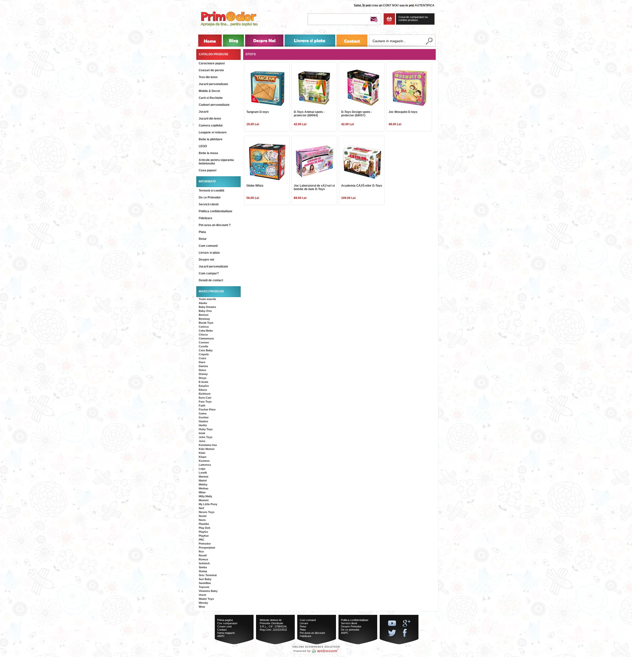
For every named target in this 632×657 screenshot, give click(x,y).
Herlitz (203, 425)
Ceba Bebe (206, 330)
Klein (202, 452)
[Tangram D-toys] (267, 88)
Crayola (204, 354)
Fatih (202, 405)
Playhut (204, 535)
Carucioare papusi (212, 63)
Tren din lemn (208, 77)
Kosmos (204, 460)
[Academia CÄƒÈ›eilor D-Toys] (362, 162)
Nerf (201, 508)
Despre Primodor (351, 626)
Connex (204, 342)
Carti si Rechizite (211, 98)
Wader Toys (206, 598)
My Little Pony (208, 504)
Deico (202, 370)
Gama (202, 413)
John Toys (205, 437)
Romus (203, 559)
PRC (201, 539)
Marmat (203, 476)
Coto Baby (206, 350)
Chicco (203, 334)
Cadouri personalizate (214, 105)
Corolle (203, 346)
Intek (202, 433)
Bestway (204, 318)
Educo (203, 389)
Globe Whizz (254, 185)
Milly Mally (205, 496)
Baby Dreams (207, 306)
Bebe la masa (208, 153)
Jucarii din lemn (210, 118)
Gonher (204, 417)
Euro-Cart (205, 397)
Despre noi (206, 259)
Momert (204, 500)
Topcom (204, 587)
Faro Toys (205, 401)
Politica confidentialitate (215, 211)
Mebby (203, 484)
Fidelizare (205, 218)
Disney (203, 374)
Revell (203, 555)
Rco (201, 551)
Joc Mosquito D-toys (403, 112)
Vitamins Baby (208, 590)
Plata (202, 232)
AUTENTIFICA (424, 5)
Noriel (202, 516)
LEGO (203, 146)
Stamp (203, 571)
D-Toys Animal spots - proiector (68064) (309, 113)
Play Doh (204, 527)
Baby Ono (205, 310)
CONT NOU (391, 5)
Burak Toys (206, 322)
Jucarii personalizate (213, 84)
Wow (202, 606)
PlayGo (203, 531)
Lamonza (205, 464)
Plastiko (204, 523)
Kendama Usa (208, 445)
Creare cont (224, 626)
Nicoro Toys (206, 512)
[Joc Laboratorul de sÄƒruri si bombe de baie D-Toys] (315, 162)
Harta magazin (226, 632)
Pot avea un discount (312, 632)
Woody (203, 602)
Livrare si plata (209, 252)
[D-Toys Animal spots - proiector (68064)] (315, 88)
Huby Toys (206, 429)
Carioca (204, 326)
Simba (203, 567)
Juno (202, 441)
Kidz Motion (207, 448)
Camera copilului (210, 125)
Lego (202, 468)
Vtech (202, 594)
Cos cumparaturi (227, 623)
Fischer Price (207, 409)
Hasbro (203, 421)
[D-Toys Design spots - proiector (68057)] (362, 88)
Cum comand (208, 246)
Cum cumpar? (209, 273)
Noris (202, 519)
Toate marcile (207, 299)
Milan (202, 492)
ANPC (221, 636)
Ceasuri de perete (211, 70)
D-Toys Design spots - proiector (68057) (356, 113)
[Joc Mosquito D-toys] (410, 88)
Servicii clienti (208, 204)
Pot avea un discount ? (215, 225)
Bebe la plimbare (210, 139)
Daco (202, 362)
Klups (202, 456)
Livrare (304, 623)
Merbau (203, 488)
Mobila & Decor (209, 91)
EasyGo (204, 385)
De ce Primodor (210, 197)
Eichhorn (205, 393)
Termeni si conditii (211, 190)
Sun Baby (205, 579)
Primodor (205, 543)
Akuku (203, 303)
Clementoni (206, 338)
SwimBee (205, 583)
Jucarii (203, 111)
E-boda (203, 381)
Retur (203, 239)
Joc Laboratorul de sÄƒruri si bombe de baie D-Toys (314, 187)
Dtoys (202, 377)
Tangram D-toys (257, 112)
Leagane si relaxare (213, 132)
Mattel (203, 480)
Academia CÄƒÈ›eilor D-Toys (361, 185)
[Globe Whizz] (267, 162)
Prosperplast (207, 547)
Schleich (204, 563)
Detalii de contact (211, 280)
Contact (222, 629)
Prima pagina (225, 620)
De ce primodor (350, 629)
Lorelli (203, 472)
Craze (202, 358)
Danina (203, 366)
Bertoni (203, 314)
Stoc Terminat (208, 575)
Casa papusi (207, 170)
